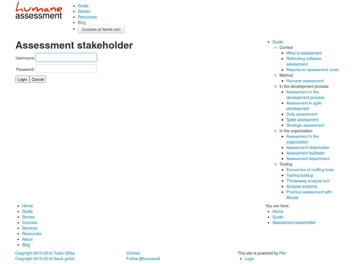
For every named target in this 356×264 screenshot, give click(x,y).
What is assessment (304, 53)
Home (27, 205)
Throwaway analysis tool (308, 180)
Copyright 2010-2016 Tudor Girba (45, 253)
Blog (82, 22)
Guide (83, 5)
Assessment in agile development (304, 105)
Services (29, 228)
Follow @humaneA (143, 258)
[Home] (39, 11)
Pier (282, 253)
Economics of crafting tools (310, 169)
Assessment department (307, 158)
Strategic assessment (305, 125)
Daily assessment (301, 114)
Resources (87, 16)
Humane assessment (305, 80)
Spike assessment (302, 119)
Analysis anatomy (301, 186)
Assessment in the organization (302, 139)
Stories (84, 11)
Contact (133, 253)
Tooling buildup (299, 175)
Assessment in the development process (305, 94)
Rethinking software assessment (303, 61)
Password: (25, 69)
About (27, 239)
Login (249, 258)
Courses (29, 222)
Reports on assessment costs (312, 69)
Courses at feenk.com (101, 29)
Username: (25, 58)
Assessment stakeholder (308, 147)
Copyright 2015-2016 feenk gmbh (45, 258)
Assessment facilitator (305, 153)
